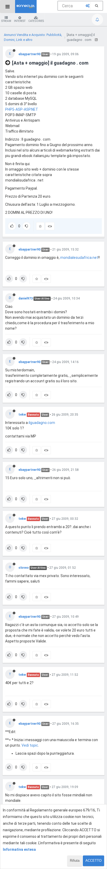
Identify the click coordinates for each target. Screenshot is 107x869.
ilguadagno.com (42, 423)
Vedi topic (30, 745)
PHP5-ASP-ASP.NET (21, 109)
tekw (22, 414)
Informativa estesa (19, 849)
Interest (19, 21)
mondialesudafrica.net (79, 257)
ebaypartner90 (29, 54)
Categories (36, 21)
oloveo (23, 568)
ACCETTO (93, 860)
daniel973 (25, 298)
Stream (6, 21)
